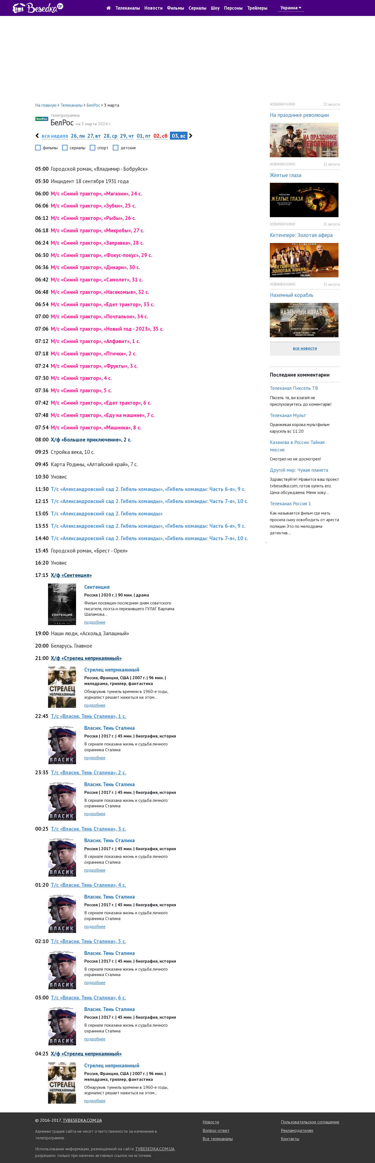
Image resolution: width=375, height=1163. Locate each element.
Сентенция (97, 586)
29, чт (127, 135)
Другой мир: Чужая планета (299, 470)
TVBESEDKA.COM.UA (82, 1120)
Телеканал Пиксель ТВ (294, 388)
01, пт (144, 135)
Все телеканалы (218, 1138)
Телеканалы (127, 8)
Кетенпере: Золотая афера (301, 234)
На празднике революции (299, 114)
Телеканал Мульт (288, 415)
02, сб (160, 135)
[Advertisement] (187, 58)
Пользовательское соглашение (310, 1122)
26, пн (78, 135)
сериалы (77, 147)
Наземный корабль (292, 294)
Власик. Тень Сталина (109, 727)
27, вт (94, 135)
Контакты (290, 1138)
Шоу (215, 8)
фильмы (50, 147)
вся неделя (55, 135)
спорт (102, 147)
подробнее (94, 622)
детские (128, 147)
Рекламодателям (297, 1130)
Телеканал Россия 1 (290, 503)
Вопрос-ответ (216, 1130)
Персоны (233, 8)
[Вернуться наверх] (365, 1146)
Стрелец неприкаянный (111, 669)
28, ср (110, 135)
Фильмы (175, 8)
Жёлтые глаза (285, 175)
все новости (305, 348)
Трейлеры (257, 8)
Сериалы (197, 8)
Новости (153, 8)
